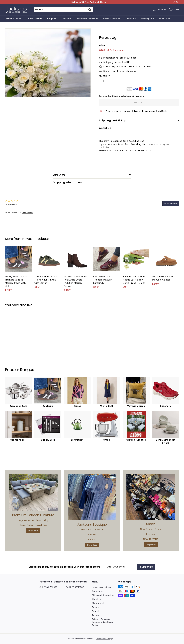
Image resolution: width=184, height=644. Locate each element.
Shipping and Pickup (112, 120)
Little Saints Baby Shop (87, 18)
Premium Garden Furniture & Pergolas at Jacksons (88, 2)
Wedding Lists (147, 18)
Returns (96, 607)
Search (95, 611)
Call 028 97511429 (48, 587)
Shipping (116, 96)
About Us (105, 128)
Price (102, 45)
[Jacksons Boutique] (92, 497)
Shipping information (67, 182)
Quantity (104, 75)
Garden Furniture (34, 18)
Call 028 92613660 (75, 587)
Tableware (130, 18)
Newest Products (35, 239)
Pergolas (51, 18)
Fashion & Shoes (13, 18)
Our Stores (164, 18)
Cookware (66, 18)
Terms (95, 615)
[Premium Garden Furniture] (33, 492)
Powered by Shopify (104, 639)
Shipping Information (103, 595)
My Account (98, 603)
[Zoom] (47, 63)
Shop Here (33, 530)
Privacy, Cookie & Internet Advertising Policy (102, 622)
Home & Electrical (111, 18)
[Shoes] (150, 497)
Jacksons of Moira (101, 587)
